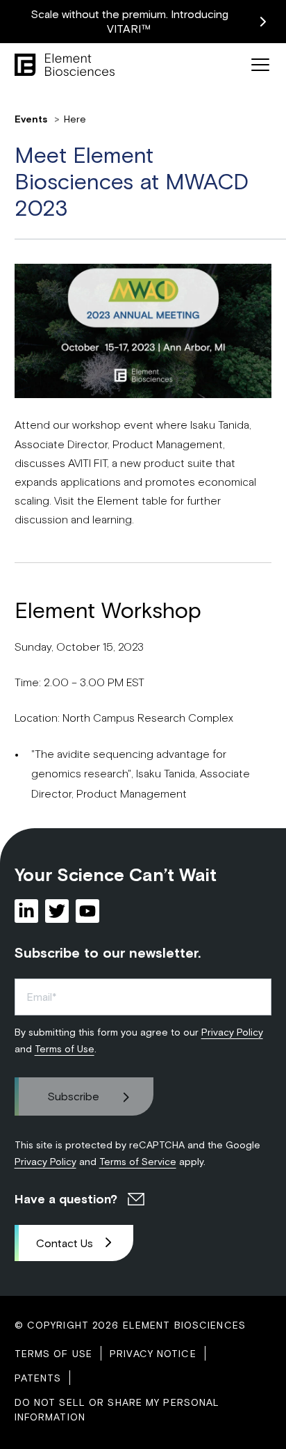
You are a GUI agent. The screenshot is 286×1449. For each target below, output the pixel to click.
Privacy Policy (232, 1032)
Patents (38, 1378)
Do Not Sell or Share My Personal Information (117, 1409)
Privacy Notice (153, 1353)
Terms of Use (64, 1048)
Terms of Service (137, 1161)
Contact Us (64, 1242)
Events (32, 119)
